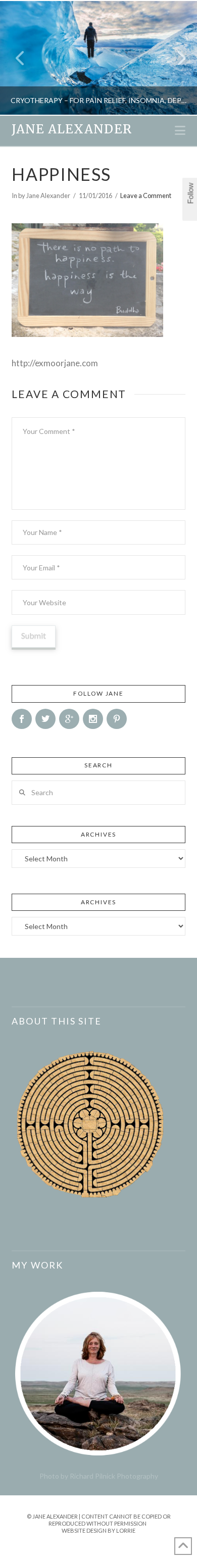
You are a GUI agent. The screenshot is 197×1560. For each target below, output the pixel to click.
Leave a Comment (145, 195)
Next (175, 58)
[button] (180, 130)
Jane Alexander (71, 129)
